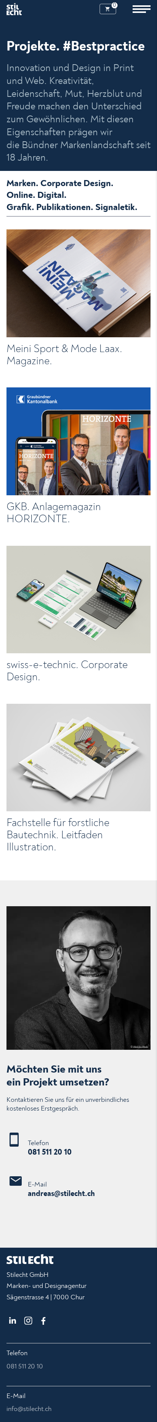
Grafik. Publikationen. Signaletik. (72, 207)
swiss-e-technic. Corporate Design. (67, 671)
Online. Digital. (36, 195)
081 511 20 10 (50, 1152)
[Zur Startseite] (14, 9)
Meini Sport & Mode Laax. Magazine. (64, 355)
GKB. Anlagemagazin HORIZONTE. (53, 513)
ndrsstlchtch (63, 1193)
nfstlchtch (29, 1409)
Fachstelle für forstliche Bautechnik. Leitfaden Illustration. (57, 835)
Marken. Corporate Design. (60, 183)
